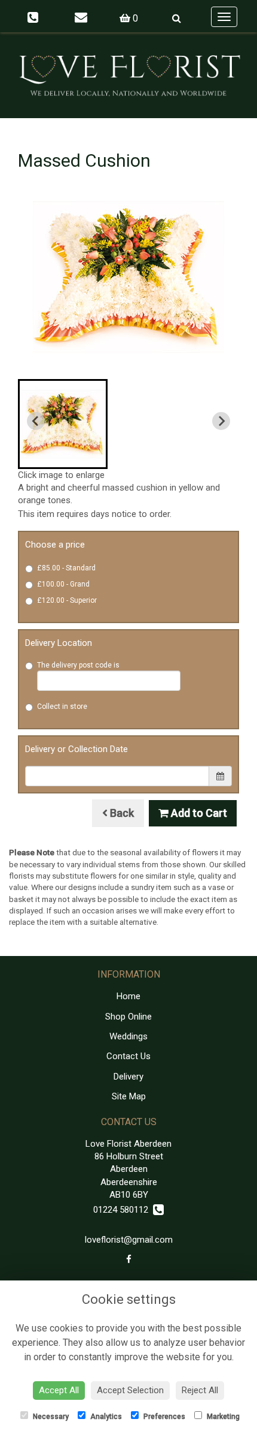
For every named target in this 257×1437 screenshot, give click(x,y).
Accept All (59, 1390)
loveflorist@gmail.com (129, 1239)
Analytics (105, 1416)
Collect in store (62, 706)
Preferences (163, 1416)
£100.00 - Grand (63, 584)
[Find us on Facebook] (128, 1259)
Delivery (128, 1076)
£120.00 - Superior (67, 600)
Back (121, 813)
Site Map (129, 1096)
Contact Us (128, 1056)
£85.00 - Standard (66, 568)
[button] (63, 424)
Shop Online (128, 1016)
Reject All (200, 1390)
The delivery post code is (78, 665)
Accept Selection (130, 1390)
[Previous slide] (36, 421)
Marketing (222, 1416)
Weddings (128, 1036)
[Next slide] (221, 421)
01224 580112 (123, 1209)
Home (128, 996)
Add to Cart (198, 813)
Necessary (50, 1416)
